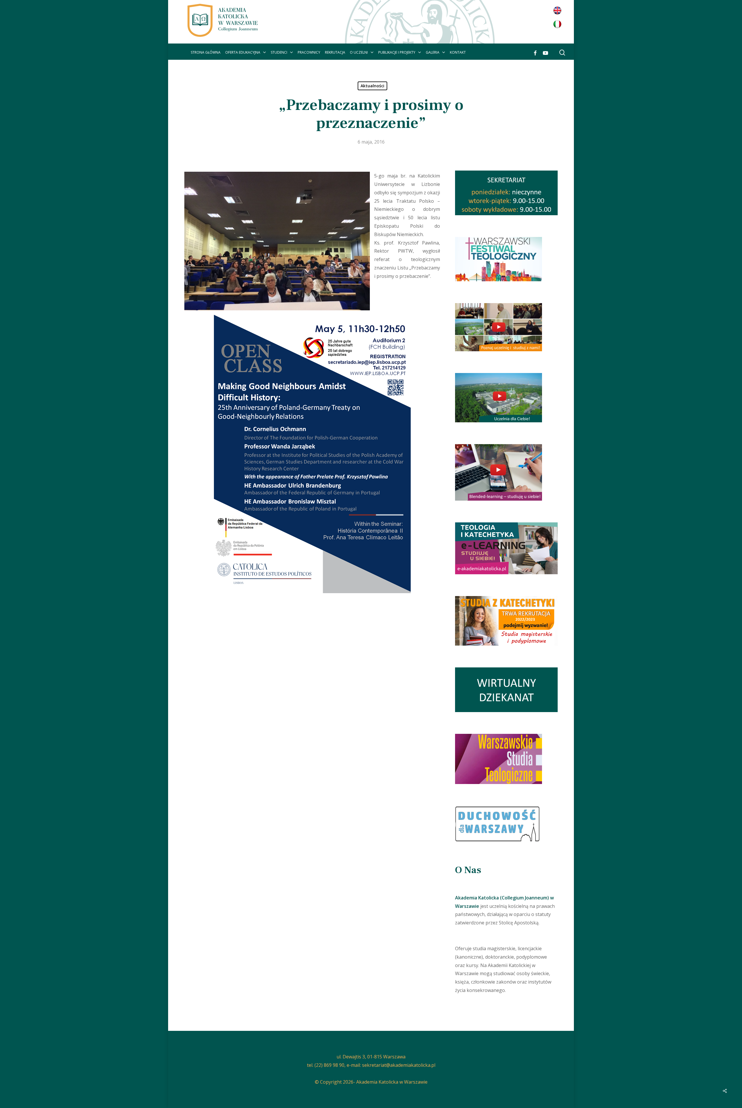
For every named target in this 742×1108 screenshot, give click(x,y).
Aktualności (372, 85)
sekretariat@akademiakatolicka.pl (398, 1065)
